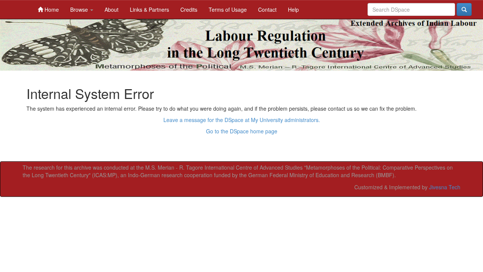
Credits (188, 9)
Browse (79, 9)
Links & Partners (149, 9)
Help (293, 9)
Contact (267, 9)
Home (51, 9)
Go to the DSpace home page (241, 131)
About (111, 9)
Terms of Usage (228, 9)
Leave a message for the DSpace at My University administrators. (241, 120)
